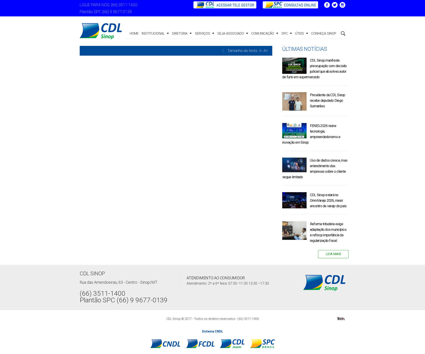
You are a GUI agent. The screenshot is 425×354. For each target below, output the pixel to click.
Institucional (153, 33)
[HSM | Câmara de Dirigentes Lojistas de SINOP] (101, 31)
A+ (266, 51)
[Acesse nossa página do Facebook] (327, 4)
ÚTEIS (299, 33)
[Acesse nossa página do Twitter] (335, 4)
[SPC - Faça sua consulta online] (288, 4)
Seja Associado (230, 33)
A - (261, 51)
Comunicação (262, 33)
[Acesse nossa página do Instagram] (342, 4)
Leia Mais (333, 254)
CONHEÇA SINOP (323, 33)
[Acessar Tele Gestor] (225, 4)
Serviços (202, 33)
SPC (284, 33)
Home (134, 33)
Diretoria (179, 33)
